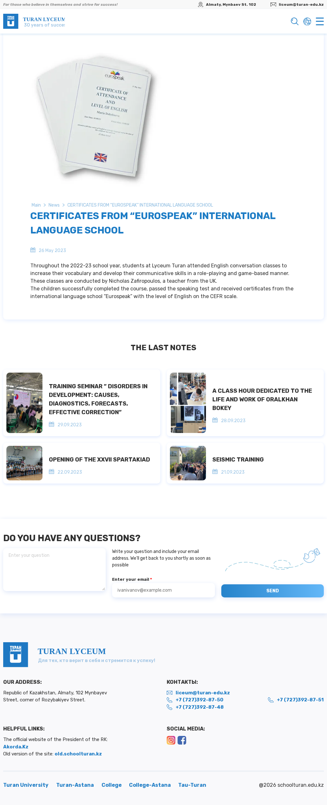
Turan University (26, 785)
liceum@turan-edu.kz (301, 4)
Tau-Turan (192, 785)
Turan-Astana (75, 785)
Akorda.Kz (15, 747)
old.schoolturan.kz (78, 754)
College (112, 785)
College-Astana (150, 785)
